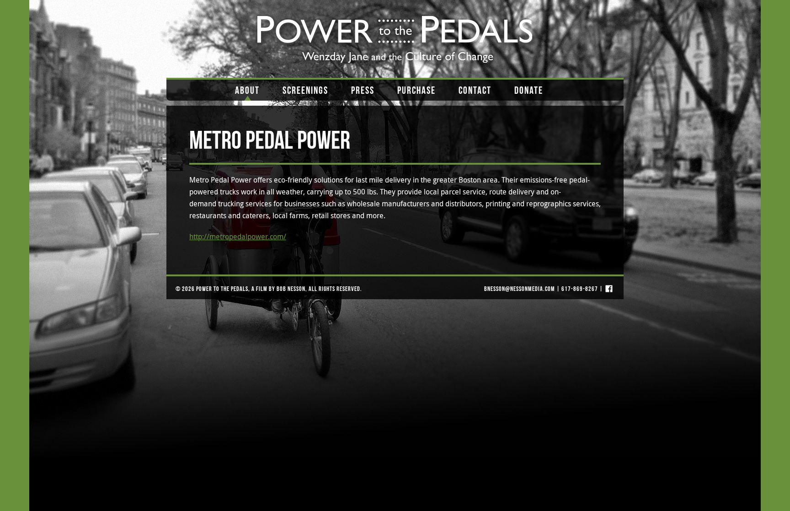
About (247, 90)
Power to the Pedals (222, 288)
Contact (475, 90)
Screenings (305, 90)
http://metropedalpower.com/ (237, 236)
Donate (528, 90)
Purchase (416, 90)
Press (362, 90)
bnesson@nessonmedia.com (519, 288)
